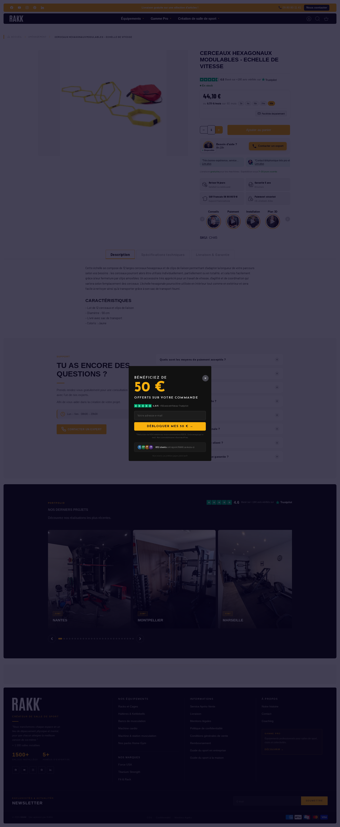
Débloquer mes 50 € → (170, 426)
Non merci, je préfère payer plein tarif (170, 456)
